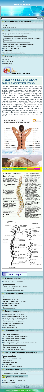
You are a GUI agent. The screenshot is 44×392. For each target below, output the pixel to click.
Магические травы (9, 382)
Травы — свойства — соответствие (14, 380)
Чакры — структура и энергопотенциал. (15, 286)
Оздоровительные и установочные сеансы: (16, 42)
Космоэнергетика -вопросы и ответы (14, 345)
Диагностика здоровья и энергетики (14, 297)
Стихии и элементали (10, 327)
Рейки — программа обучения (12, 358)
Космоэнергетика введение (11, 334)
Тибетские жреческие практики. (13, 366)
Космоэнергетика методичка (12, 347)
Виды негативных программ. (12, 303)
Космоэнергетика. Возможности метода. (15, 336)
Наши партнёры (8, 63)
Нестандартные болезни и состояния (14, 301)
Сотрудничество (8, 61)
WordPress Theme (23, 390)
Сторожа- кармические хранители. (14, 321)
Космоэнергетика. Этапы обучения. (14, 338)
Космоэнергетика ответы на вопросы (14, 349)
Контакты (6, 59)
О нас (22, 1)
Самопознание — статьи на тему (13, 314)
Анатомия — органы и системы (13, 282)
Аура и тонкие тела (9, 284)
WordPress (14, 390)
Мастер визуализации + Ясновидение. (15, 316)
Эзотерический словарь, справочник (14, 373)
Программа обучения (22, 4)
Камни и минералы (9, 325)
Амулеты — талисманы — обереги (14, 53)
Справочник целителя (10, 305)
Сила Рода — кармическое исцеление (15, 319)
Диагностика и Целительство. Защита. (15, 36)
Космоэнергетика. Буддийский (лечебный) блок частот (20, 343)
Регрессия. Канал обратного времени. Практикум (18, 44)
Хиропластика (7, 50)
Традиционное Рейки (9, 356)
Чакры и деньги (10, 288)
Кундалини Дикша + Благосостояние (14, 46)
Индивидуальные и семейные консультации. (17, 34)
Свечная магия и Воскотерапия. (13, 323)
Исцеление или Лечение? (11, 299)
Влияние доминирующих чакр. (14, 290)
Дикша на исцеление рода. (11, 48)
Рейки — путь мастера (10, 362)
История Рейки (7, 364)
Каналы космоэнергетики (11, 340)
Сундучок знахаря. (9, 308)
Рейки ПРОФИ (7, 360)
